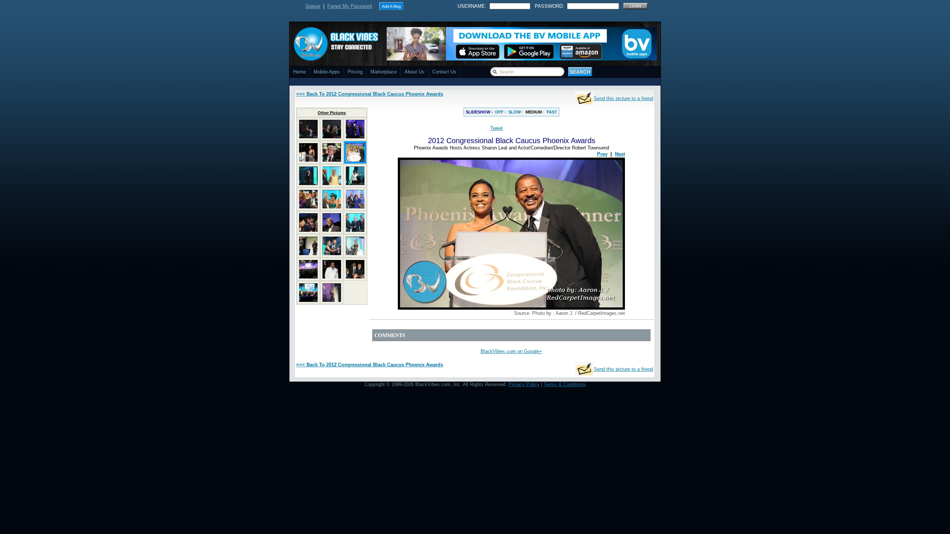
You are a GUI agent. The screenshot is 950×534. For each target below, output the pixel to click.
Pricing (355, 72)
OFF (499, 112)
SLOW (514, 112)
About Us (414, 72)
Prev (602, 154)
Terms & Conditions (565, 384)
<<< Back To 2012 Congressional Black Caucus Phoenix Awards (369, 94)
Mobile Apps (327, 72)
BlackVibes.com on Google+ (511, 351)
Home (299, 72)
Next (620, 154)
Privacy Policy (524, 384)
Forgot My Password (349, 6)
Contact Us (444, 72)
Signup (312, 6)
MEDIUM (533, 112)
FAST (552, 112)
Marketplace (383, 72)
